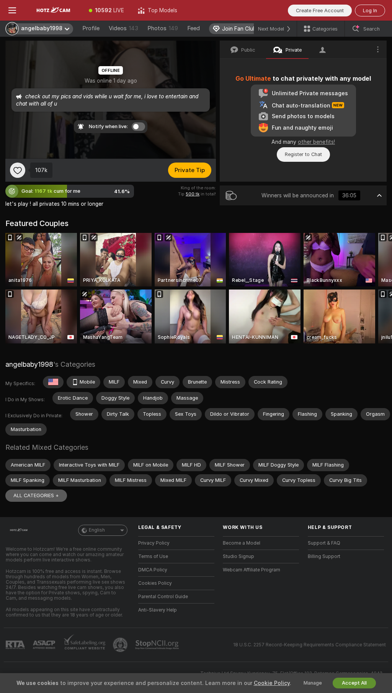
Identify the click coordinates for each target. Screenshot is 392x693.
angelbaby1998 (29, 364)
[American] (53, 382)
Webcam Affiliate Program (251, 570)
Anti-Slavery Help (157, 610)
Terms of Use (153, 556)
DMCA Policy (152, 570)
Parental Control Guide (163, 596)
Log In (370, 10)
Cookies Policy (155, 583)
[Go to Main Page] (53, 10)
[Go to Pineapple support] (121, 645)
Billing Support (324, 556)
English (97, 530)
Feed (193, 28)
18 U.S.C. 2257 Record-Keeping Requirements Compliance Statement (309, 644)
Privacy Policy (154, 543)
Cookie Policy (272, 683)
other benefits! (316, 142)
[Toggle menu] (12, 10)
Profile (91, 28)
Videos (123, 28)
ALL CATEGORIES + (36, 495)
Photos (162, 28)
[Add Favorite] (17, 170)
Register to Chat (303, 154)
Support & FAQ (324, 543)
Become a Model (241, 543)
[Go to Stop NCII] (157, 644)
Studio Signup (238, 556)
